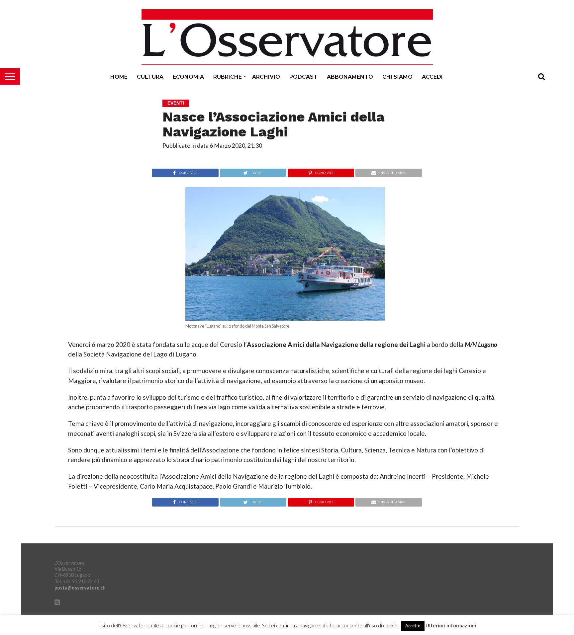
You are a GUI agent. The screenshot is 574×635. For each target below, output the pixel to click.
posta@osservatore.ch (80, 588)
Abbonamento (350, 77)
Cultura (150, 77)
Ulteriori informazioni (451, 625)
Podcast (303, 77)
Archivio (266, 77)
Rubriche (227, 77)
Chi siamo (397, 77)
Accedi (432, 77)
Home (119, 77)
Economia (188, 77)
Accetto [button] (413, 625)
